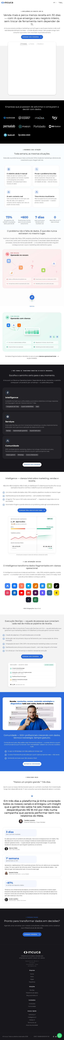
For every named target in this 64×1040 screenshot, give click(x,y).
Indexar (31, 1020)
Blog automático (31, 995)
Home (32, 974)
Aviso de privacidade (32, 1025)
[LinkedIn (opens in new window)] (55, 1036)
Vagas (32, 979)
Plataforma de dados (32, 993)
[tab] (24, 44)
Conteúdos (32, 1003)
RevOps (32, 990)
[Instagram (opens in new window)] (53, 1036)
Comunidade (32, 1006)
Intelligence (31, 1017)
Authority (31, 1014)
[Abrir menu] (61, 2)
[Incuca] (7, 2)
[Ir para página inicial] (32, 952)
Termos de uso (32, 1022)
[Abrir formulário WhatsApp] (59, 1035)
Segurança (32, 982)
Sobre (32, 976)
